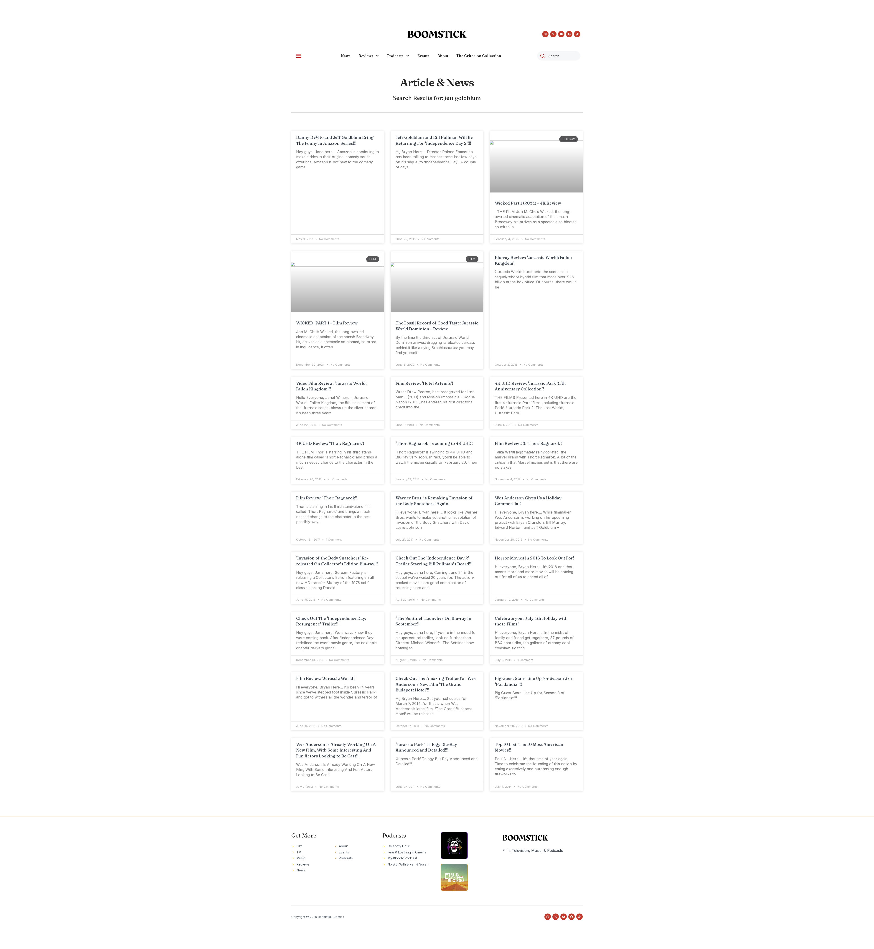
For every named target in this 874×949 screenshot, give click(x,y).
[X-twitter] (553, 34)
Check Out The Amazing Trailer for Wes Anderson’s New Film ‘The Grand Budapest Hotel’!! (436, 684)
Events (423, 55)
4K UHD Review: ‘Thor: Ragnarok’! (330, 443)
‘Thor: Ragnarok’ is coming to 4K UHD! (434, 443)
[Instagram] (545, 34)
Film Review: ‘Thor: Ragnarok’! (326, 498)
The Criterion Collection (478, 55)
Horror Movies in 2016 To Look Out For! (534, 558)
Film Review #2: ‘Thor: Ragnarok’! (528, 443)
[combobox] (558, 56)
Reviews (365, 55)
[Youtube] (561, 34)
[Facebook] (569, 34)
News (346, 55)
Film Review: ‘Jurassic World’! (326, 678)
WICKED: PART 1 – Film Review (327, 323)
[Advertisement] (437, 10)
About (442, 55)
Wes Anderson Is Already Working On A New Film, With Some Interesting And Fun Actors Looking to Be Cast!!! (336, 750)
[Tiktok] (577, 34)
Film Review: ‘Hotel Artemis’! (424, 383)
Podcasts (395, 55)
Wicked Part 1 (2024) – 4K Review (528, 203)
